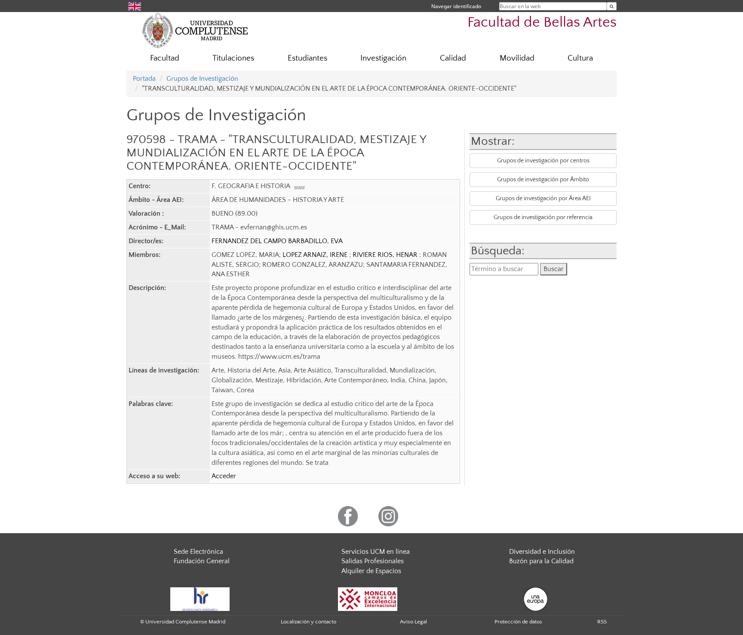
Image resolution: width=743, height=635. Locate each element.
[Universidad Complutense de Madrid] (195, 30)
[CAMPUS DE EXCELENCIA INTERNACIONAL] (367, 598)
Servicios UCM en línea (375, 552)
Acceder (224, 476)
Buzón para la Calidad (541, 561)
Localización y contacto (308, 622)
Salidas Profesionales (372, 561)
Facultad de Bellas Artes (542, 23)
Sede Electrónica (198, 552)
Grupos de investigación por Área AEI (543, 198)
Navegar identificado (456, 6)
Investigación (383, 58)
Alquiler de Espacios (371, 571)
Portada (144, 78)
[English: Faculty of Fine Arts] (134, 5)
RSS (602, 622)
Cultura (580, 58)
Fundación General (202, 561)
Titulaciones (233, 58)
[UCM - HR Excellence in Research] (200, 598)
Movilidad (517, 58)
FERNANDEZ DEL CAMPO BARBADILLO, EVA (277, 241)
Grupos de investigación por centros (543, 160)
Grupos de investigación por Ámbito (543, 179)
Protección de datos (518, 622)
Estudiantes (307, 58)
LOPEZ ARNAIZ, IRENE (315, 255)
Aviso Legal (413, 622)
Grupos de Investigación (202, 78)
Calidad (453, 58)
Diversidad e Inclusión (542, 552)
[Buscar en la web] (612, 6)
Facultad (164, 58)
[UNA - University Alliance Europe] (535, 598)
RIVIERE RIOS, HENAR (386, 255)
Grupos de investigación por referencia (543, 217)
